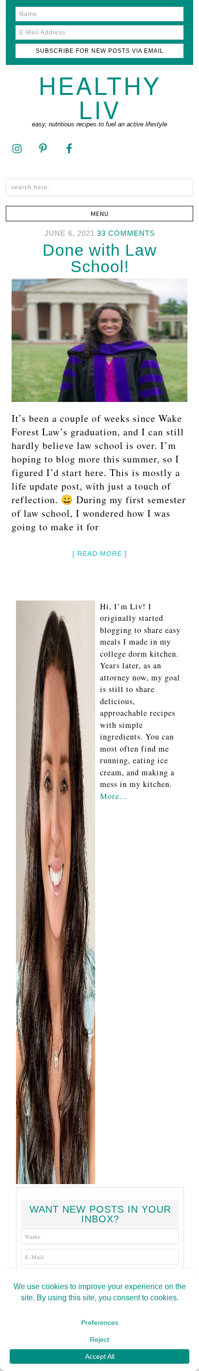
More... (113, 796)
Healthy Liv (100, 96)
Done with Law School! (100, 258)
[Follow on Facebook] (69, 148)
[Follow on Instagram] (17, 148)
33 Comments (126, 233)
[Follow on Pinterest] (43, 148)
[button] (99, 213)
